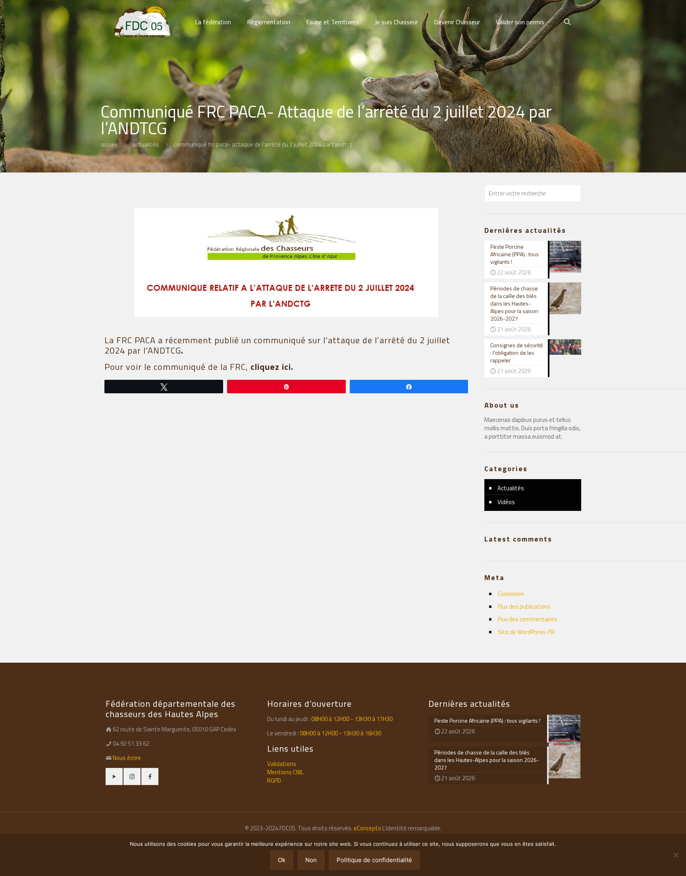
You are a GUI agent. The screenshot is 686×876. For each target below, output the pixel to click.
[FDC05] (142, 22)
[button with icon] (114, 776)
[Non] (676, 855)
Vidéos (506, 502)
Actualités (146, 144)
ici (285, 366)
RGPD (274, 780)
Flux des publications (524, 606)
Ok (281, 860)
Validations (281, 763)
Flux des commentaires (527, 619)
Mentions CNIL (285, 772)
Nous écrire (127, 757)
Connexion (511, 593)
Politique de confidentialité (374, 860)
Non (311, 860)
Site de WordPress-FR (526, 631)
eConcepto (368, 828)
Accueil (109, 144)
